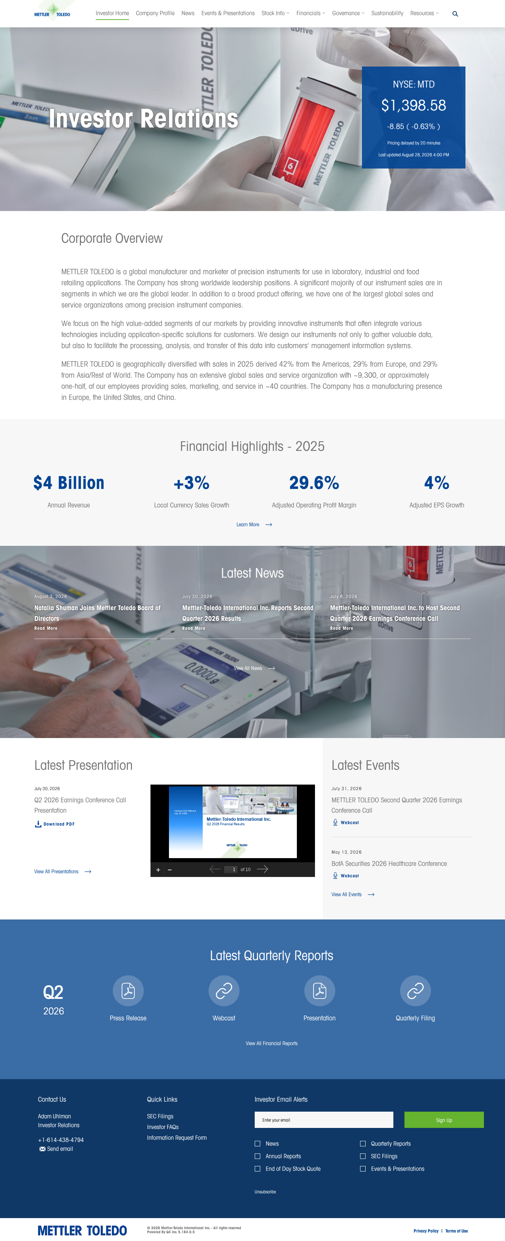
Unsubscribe (265, 1191)
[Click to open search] (455, 14)
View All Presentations (56, 871)
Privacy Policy (426, 1231)
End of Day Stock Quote (293, 1168)
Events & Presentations (397, 1168)
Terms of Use (456, 1231)
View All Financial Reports (272, 1043)
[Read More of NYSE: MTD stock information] (413, 118)
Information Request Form (177, 1137)
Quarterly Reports (391, 1143)
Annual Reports (283, 1155)
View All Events (347, 894)
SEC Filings (160, 1115)
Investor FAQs (163, 1126)
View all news (248, 668)
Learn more (248, 524)
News (272, 1143)
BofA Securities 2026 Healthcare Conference (389, 863)
